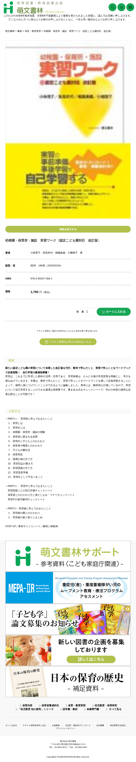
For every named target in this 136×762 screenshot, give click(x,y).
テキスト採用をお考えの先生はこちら (69, 341)
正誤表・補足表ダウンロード (78, 725)
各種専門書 (93, 709)
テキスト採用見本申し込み (34, 725)
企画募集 (56, 725)
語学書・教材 (70, 709)
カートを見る (11, 725)
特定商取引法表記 (118, 725)
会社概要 (100, 725)
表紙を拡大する (68, 229)
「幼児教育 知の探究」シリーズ (35, 709)
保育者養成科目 (50, 705)
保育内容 (27, 705)
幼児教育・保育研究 (106, 705)
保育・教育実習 (77, 705)
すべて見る (115, 709)
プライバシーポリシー (65, 728)
